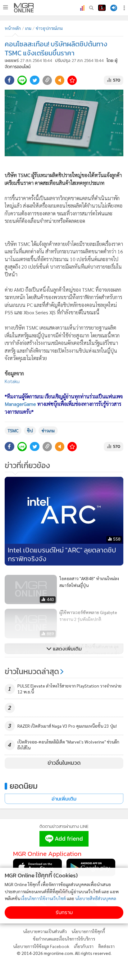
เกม (28, 28)
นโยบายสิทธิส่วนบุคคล (95, 898)
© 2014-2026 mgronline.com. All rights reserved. (64, 953)
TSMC (13, 430)
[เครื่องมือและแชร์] (125, 8)
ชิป (30, 430)
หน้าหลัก (13, 28)
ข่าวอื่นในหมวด (64, 763)
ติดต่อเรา (106, 946)
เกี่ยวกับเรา (84, 946)
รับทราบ (64, 912)
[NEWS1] (102, 8)
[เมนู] (5, 7)
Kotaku (12, 381)
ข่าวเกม (48, 430)
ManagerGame (20, 404)
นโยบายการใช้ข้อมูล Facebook (41, 946)
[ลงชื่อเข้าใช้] (113, 8)
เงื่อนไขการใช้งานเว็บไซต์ (43, 898)
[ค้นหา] (91, 8)
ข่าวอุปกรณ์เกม (49, 28)
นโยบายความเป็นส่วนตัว (45, 931)
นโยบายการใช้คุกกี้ (88, 931)
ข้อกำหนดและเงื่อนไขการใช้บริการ (64, 938)
